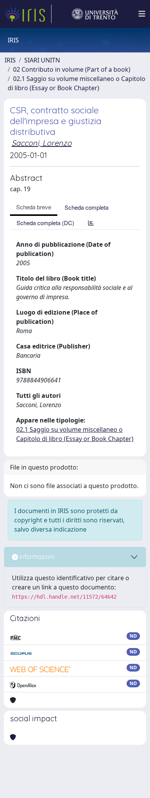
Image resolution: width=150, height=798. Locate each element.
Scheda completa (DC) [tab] (45, 223)
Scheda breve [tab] (33, 207)
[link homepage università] (95, 14)
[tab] (91, 222)
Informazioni (36, 557)
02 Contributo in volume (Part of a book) (71, 69)
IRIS (10, 60)
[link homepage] (28, 14)
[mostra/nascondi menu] (141, 14)
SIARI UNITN (42, 60)
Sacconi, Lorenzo (42, 143)
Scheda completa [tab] (86, 207)
